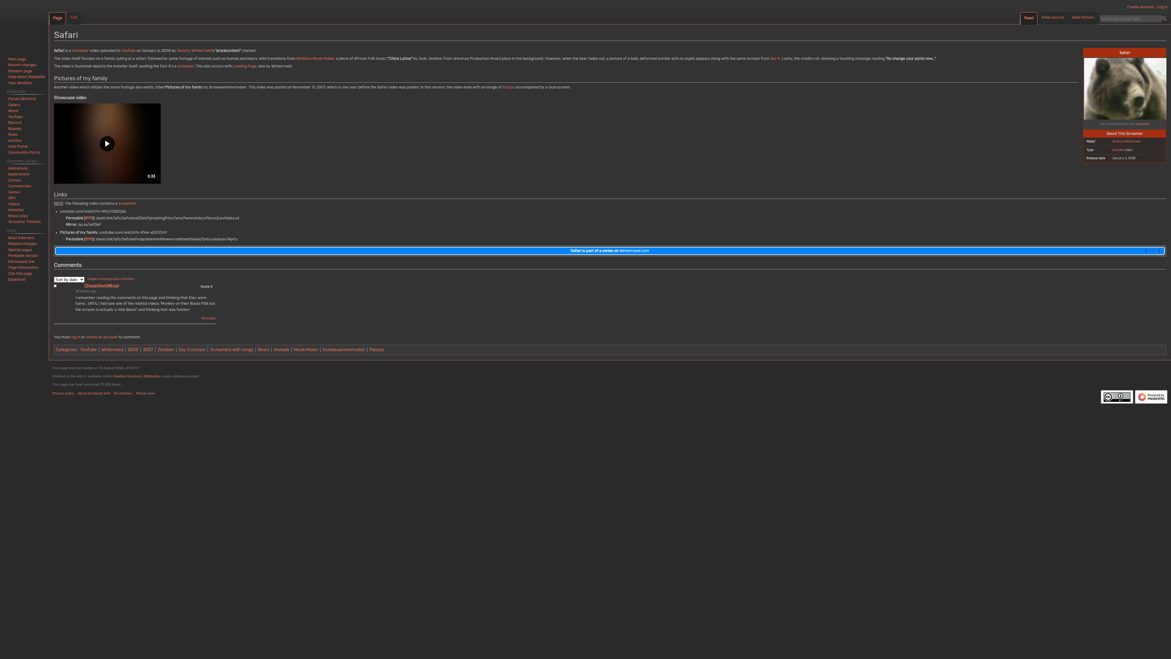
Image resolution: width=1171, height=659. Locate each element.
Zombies (166, 349)
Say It (775, 58)
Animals (281, 349)
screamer (1142, 124)
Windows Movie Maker (315, 58)
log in (75, 337)
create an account (102, 337)
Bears (263, 349)
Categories (66, 349)
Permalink (209, 318)
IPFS (89, 218)
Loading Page (244, 66)
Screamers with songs (231, 349)
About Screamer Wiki (94, 393)
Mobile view (145, 393)
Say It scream (192, 349)
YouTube (1118, 150)
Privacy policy (63, 393)
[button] (107, 143)
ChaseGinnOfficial (101, 286)
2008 (133, 349)
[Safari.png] (1125, 88)
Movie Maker (306, 349)
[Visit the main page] (24, 24)
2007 (148, 349)
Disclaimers (123, 393)
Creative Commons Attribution (137, 376)
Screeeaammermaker (344, 349)
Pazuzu (509, 87)
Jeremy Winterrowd (1126, 141)
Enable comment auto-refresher (111, 279)
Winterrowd (112, 349)
